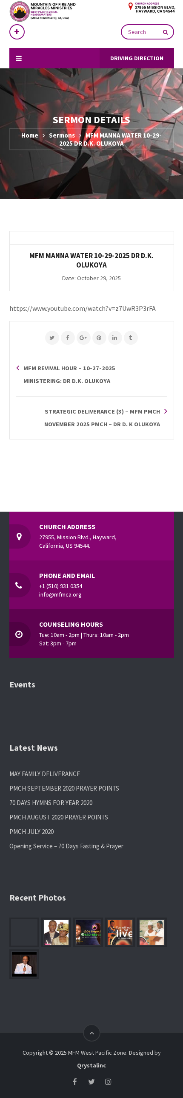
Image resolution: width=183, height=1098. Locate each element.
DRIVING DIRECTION (136, 58)
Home (29, 135)
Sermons (62, 135)
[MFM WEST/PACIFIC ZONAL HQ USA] (86, 12)
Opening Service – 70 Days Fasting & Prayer (66, 846)
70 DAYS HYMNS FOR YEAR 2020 (50, 803)
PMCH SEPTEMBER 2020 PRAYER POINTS (64, 788)
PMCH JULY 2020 (31, 832)
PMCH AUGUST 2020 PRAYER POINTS (58, 817)
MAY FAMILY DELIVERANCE (44, 774)
